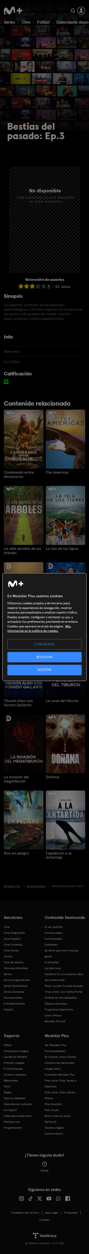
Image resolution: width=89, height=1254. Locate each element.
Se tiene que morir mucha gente (61, 953)
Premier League (14, 1063)
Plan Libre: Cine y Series (60, 1092)
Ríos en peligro (16, 853)
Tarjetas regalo (54, 1127)
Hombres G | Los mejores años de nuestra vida (64, 977)
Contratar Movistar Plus (60, 1074)
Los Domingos (53, 938)
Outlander (51, 944)
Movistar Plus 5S (55, 1021)
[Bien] (38, 286)
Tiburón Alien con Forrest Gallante (18, 703)
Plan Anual (51, 1110)
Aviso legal (51, 1212)
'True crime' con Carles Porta (63, 991)
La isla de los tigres (62, 549)
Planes (49, 1098)
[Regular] (32, 286)
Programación (13, 1127)
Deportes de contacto (18, 1104)
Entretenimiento (14, 1003)
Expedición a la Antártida (59, 855)
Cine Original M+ (14, 932)
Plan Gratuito (53, 1104)
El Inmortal (52, 962)
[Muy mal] (20, 286)
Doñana (52, 777)
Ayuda (44, 1170)
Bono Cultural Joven (58, 1116)
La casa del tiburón (62, 701)
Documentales (13, 997)
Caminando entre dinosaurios (19, 474)
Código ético (53, 1068)
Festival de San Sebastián (61, 997)
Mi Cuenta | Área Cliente (60, 1057)
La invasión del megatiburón (16, 779)
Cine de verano (13, 962)
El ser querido (54, 927)
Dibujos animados (56, 1003)
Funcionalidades (55, 1051)
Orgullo (8, 1009)
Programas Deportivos (59, 1009)
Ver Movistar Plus (55, 1045)
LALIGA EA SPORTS (15, 1057)
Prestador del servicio (25, 1212)
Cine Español (12, 938)
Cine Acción (11, 950)
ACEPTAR (45, 670)
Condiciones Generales (60, 1063)
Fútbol (43, 22)
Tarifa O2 (50, 1122)
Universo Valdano (15, 1074)
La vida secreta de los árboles (22, 551)
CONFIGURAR (44, 644)
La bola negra (53, 932)
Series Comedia (14, 991)
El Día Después (13, 1068)
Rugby (7, 1092)
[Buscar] (73, 10)
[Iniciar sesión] (81, 10)
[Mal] (26, 286)
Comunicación (54, 1133)
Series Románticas (15, 986)
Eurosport (10, 1110)
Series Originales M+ (17, 980)
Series (9, 22)
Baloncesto (11, 1080)
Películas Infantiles (16, 968)
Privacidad (71, 1212)
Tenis (7, 1086)
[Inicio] (13, 10)
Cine (26, 22)
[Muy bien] (43, 286)
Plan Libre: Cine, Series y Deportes (60, 1083)
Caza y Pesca (53, 1015)
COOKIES (44, 1219)
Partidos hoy (12, 1122)
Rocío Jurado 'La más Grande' (64, 986)
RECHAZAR (44, 657)
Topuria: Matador (15, 1098)
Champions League (16, 1051)
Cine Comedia (13, 944)
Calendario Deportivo (18, 1116)
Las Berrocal (53, 968)
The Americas (57, 472)
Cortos (8, 956)
